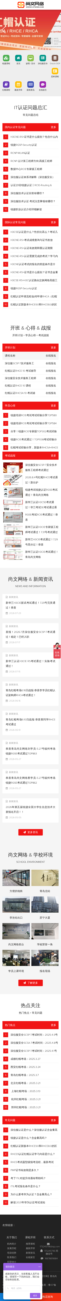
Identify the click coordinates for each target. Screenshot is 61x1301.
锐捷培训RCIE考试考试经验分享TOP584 (34, 423)
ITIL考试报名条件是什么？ (26, 1186)
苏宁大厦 (45, 917)
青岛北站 (45, 891)
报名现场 (45, 971)
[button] (29, 47)
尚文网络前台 (16, 944)
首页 (18, 64)
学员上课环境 (16, 971)
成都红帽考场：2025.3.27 (25, 1059)
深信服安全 (43, 64)
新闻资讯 (30, 90)
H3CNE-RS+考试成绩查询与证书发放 (32, 240)
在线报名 (51, 363)
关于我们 (12, 1237)
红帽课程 (6, 90)
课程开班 (30, 1237)
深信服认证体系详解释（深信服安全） (33, 177)
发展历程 (11, 1248)
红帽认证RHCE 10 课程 (18, 385)
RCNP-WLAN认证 (20, 153)
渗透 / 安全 (30, 64)
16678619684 (51, 1258)
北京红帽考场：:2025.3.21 (25, 1083)
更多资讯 (32, 832)
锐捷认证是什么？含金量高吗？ (29, 1138)
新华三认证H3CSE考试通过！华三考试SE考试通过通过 (41, 507)
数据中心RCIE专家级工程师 (26, 169)
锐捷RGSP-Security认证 (24, 145)
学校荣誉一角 (45, 944)
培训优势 (11, 1253)
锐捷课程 (6, 64)
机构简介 (11, 1244)
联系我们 (11, 1257)
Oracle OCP (55, 64)
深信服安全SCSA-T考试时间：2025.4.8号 (34, 1043)
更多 (53, 127)
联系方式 (49, 1237)
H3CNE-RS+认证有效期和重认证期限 (32, 248)
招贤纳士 (11, 1262)
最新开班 (18, 90)
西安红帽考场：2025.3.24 (26, 1067)
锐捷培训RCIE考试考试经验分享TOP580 (34, 415)
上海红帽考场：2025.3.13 (25, 1091)
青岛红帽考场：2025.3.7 (25, 1075)
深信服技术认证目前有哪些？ (27, 193)
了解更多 (32, 983)
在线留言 (43, 90)
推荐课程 (30, 1244)
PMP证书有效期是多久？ (25, 1170)
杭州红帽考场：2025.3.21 (26, 1099)
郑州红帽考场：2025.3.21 (26, 1107)
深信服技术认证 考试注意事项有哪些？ (33, 201)
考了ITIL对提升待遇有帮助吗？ (28, 1178)
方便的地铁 (16, 891)
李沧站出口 (16, 917)
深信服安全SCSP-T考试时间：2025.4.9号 (34, 1035)
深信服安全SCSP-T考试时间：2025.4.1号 (34, 1051)
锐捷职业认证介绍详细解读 (26, 209)
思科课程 (55, 77)
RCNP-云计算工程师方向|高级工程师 (31, 161)
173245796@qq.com (50, 1247)
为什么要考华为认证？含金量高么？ (31, 1194)
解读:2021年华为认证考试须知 (28, 1202)
